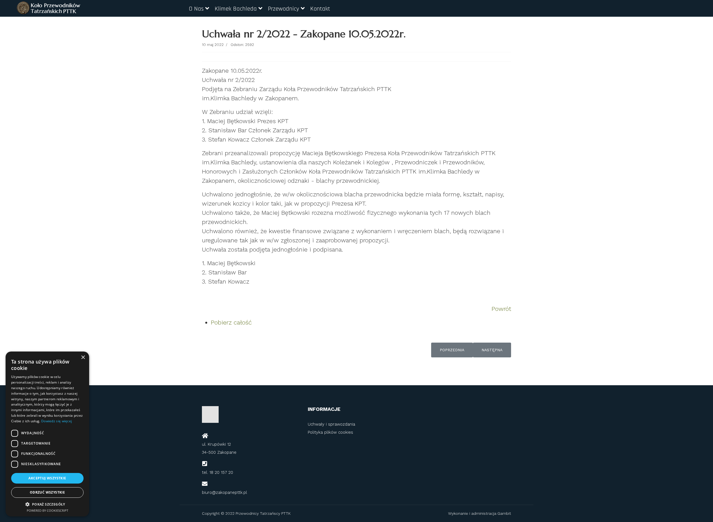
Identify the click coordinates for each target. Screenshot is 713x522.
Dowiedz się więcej (56, 421)
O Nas (196, 9)
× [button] (83, 357)
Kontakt (320, 9)
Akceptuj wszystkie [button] (47, 478)
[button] (47, 504)
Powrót (501, 308)
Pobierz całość (231, 322)
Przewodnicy (283, 9)
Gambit (503, 513)
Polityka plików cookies (330, 432)
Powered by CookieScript (47, 510)
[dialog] (47, 434)
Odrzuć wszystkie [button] (47, 492)
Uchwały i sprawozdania (331, 424)
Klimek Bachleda (236, 9)
